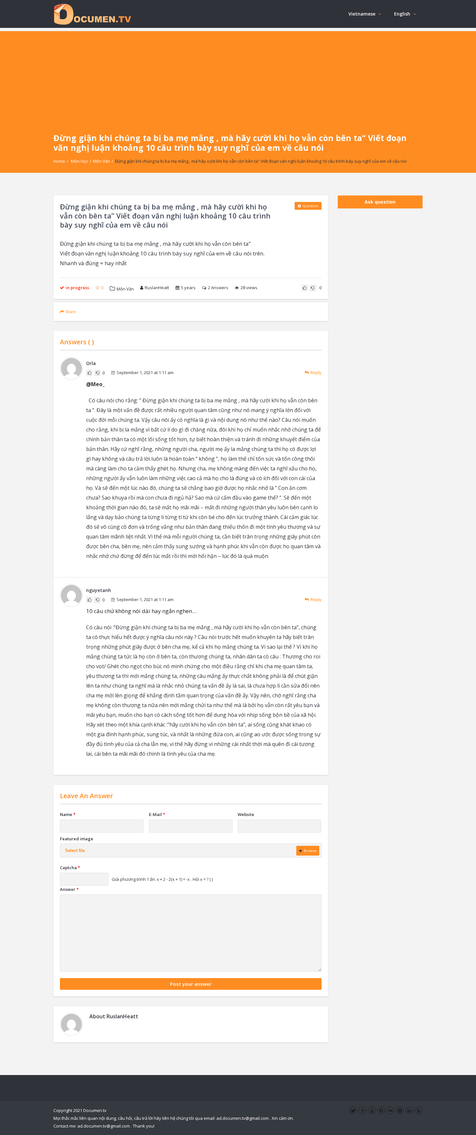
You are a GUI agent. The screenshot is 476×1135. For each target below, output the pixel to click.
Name (67, 814)
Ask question (380, 202)
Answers (218, 287)
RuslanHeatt (157, 287)
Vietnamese (361, 14)
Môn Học (79, 161)
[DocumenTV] (92, 14)
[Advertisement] (238, 76)
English (402, 14)
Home (59, 161)
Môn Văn (101, 161)
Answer (69, 889)
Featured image (76, 839)
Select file (75, 850)
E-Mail (157, 814)
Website (246, 814)
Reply (316, 372)
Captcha (70, 867)
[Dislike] (313, 288)
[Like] (304, 288)
